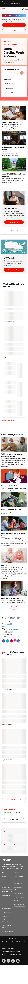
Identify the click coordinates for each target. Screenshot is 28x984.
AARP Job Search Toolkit (10, 598)
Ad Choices (5, 954)
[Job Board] (14, 555)
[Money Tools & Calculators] (14, 476)
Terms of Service (6, 942)
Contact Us (17, 872)
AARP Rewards (6, 887)
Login (20, 8)
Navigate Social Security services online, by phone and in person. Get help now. (11, 3)
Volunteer (4, 880)
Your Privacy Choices (15, 954)
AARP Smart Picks (7, 891)
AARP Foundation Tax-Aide (11, 510)
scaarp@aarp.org (13, 629)
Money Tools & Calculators (11, 486)
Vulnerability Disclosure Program (11, 951)
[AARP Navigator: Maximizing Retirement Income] (14, 444)
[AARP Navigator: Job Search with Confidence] (14, 523)
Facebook (3, 641)
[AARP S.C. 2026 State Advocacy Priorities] (14, 165)
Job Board (4, 565)
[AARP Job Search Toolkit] (14, 588)
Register (15, 8)
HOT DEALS (8, 810)
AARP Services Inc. (19, 904)
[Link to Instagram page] (13, 961)
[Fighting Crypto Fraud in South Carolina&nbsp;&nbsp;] (14, 138)
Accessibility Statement (18, 942)
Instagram (15, 641)
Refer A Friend (18, 883)
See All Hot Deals (14, 819)
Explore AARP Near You (11, 69)
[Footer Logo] (14, 859)
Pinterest (11, 641)
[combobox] (14, 73)
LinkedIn (18, 641)
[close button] (26, 12)
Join (14, 25)
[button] (26, 8)
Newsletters (17, 880)
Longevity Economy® (7, 931)
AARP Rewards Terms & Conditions (11, 945)
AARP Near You (6, 895)
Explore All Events (8, 420)
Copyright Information (8, 948)
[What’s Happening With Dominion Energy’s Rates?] (14, 113)
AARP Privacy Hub (13, 938)
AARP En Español (18, 876)
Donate (4, 876)
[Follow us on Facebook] (4, 961)
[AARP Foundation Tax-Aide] (14, 499)
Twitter (7, 641)
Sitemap (4, 938)
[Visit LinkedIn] (18, 961)
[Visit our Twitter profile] (8, 961)
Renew (14, 30)
